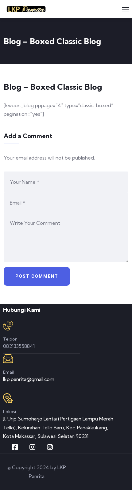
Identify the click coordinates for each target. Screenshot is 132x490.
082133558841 (19, 346)
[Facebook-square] (14, 447)
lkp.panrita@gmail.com (28, 379)
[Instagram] (32, 447)
